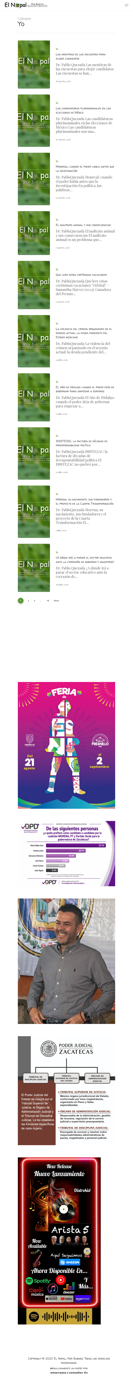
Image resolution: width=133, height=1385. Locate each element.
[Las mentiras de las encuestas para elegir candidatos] (34, 64)
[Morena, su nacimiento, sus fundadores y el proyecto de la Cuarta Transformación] (34, 512)
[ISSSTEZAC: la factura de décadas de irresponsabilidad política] (34, 453)
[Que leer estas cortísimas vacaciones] (34, 285)
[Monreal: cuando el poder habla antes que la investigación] (34, 179)
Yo (57, 49)
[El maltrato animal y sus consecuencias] (34, 233)
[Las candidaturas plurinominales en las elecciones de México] (34, 120)
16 (48, 600)
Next (56, 600)
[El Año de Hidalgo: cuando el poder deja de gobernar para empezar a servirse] (34, 397)
